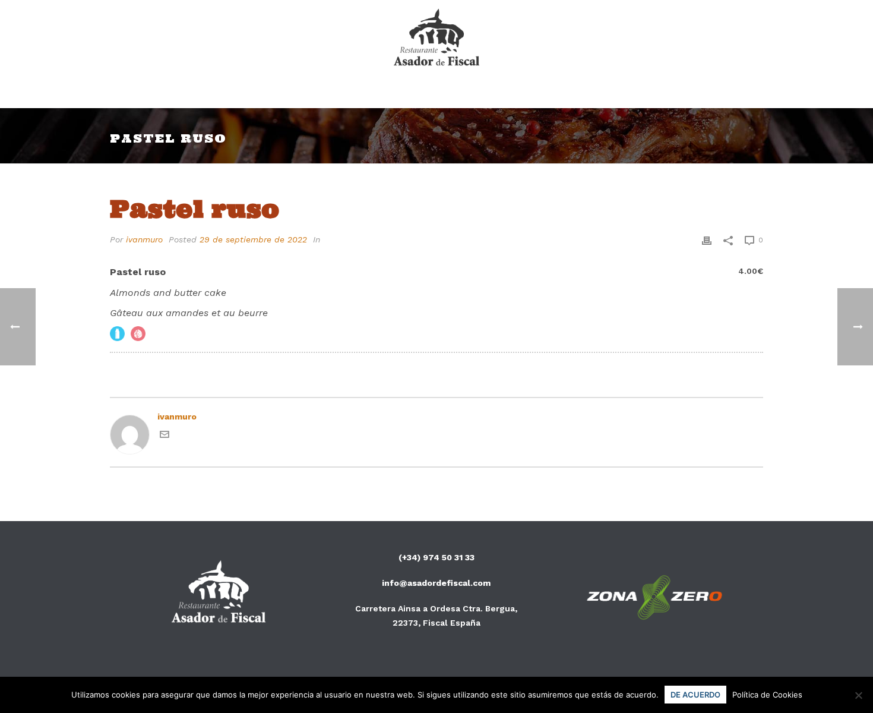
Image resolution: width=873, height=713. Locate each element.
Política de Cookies (767, 694)
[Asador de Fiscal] (437, 38)
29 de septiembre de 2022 (253, 239)
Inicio (320, 92)
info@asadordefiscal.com (436, 583)
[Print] (706, 240)
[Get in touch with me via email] (164, 436)
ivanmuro (144, 239)
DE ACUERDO (695, 694)
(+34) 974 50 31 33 (436, 557)
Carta (372, 92)
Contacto (542, 92)
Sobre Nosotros (452, 92)
